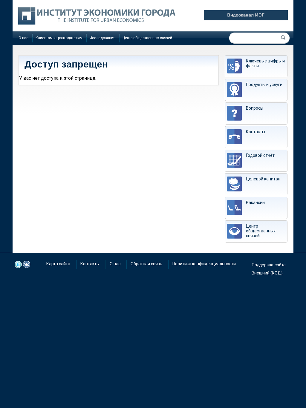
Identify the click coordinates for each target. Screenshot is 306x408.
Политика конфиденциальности (204, 263)
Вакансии (255, 202)
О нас (23, 38)
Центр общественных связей (147, 38)
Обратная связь (146, 263)
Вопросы (254, 108)
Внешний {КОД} (267, 273)
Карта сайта (58, 263)
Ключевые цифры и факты (265, 63)
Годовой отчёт (260, 155)
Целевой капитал (263, 179)
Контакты (255, 131)
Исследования (102, 38)
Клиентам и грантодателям (59, 38)
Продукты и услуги (264, 84)
